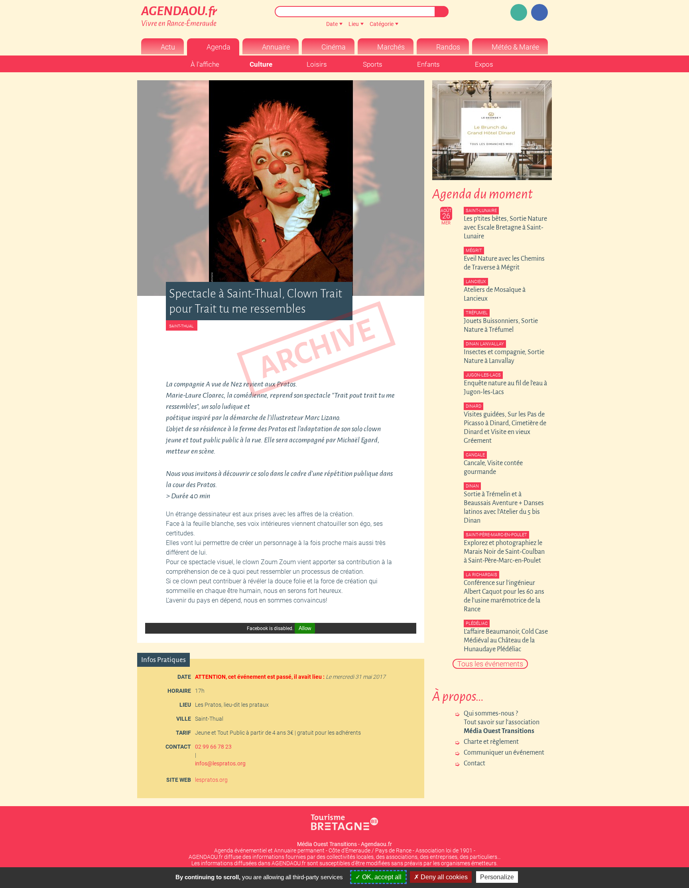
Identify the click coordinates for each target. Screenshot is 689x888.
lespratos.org (211, 780)
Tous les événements (490, 664)
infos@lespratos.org (220, 763)
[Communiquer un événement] (518, 12)
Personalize (497, 877)
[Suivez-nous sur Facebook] (539, 12)
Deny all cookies (443, 877)
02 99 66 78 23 (213, 746)
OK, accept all (381, 877)
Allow (305, 628)
